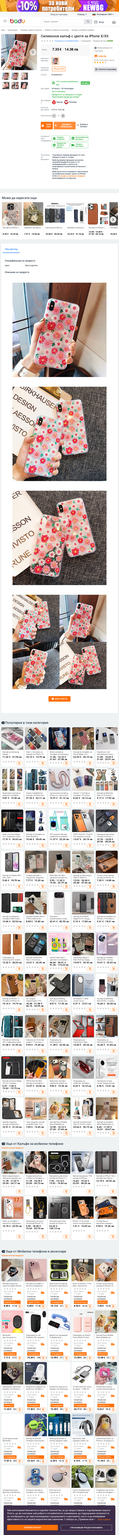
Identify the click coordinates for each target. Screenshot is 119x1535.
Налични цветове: (45, 59)
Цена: (44, 50)
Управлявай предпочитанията (86, 1528)
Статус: (44, 75)
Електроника (12, 30)
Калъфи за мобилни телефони (83, 30)
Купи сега (46, 125)
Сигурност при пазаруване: (45, 138)
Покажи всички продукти (12, 1148)
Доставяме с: (45, 102)
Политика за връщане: (45, 157)
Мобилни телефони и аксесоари (57, 30)
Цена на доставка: (45, 109)
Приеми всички (32, 1528)
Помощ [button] (81, 14)
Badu (3, 30)
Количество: (45, 116)
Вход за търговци (59, 14)
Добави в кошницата (63, 125)
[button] (5, 21)
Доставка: (45, 89)
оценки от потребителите (66, 41)
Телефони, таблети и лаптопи (31, 30)
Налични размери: (45, 69)
